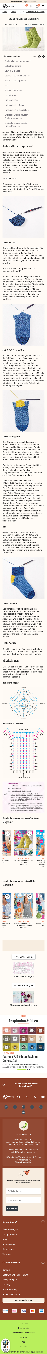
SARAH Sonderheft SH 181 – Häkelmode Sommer (23, 925)
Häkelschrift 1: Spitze (14, 105)
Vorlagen (7, 1254)
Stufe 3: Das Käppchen (15, 80)
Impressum (23, 1323)
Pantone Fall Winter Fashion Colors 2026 (20, 1058)
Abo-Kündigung (10, 1289)
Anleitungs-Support (12, 1294)
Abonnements (9, 1244)
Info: (7, 85)
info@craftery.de (23, 1134)
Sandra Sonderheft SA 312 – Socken (23, 862)
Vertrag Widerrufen (23, 1300)
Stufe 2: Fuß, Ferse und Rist (17, 75)
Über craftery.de (10, 1229)
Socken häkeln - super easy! (18, 61)
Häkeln (13, 12)
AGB (23, 1342)
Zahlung (6, 1284)
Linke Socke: (11, 95)
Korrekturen (8, 1249)
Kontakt (6, 1270)
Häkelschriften (11, 100)
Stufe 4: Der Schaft (14, 90)
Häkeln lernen (38, 24)
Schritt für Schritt (13, 66)
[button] (22, 1069)
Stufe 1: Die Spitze (13, 71)
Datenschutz (23, 1328)
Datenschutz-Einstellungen (24, 1333)
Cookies (23, 1337)
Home (5, 12)
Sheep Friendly (10, 1234)
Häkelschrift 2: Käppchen (17, 110)
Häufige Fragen (10, 1279)
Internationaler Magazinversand (23, 2)
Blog (5, 1239)
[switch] (5, 1350)
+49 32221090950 (24, 1139)
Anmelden (12, 1208)
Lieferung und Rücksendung (15, 1275)
